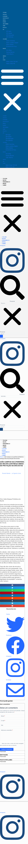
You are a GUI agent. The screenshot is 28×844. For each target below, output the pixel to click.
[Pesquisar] (1, 336)
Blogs (4, 48)
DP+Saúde (9, 33)
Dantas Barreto (10, 52)
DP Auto (5, 27)
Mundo (4, 21)
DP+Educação (10, 35)
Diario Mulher (10, 44)
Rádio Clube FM (10, 63)
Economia (5, 16)
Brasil (4, 20)
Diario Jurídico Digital (12, 42)
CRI (3, 161)
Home (1, 457)
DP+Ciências (9, 37)
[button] (12, 89)
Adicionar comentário (7, 730)
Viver (4, 25)
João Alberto (9, 54)
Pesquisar (12, 301)
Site (2, 725)
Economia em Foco (11, 46)
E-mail (3, 720)
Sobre (4, 185)
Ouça (4, 59)
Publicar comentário (6, 749)
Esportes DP (6, 18)
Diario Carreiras (10, 40)
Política (5, 14)
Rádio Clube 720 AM (12, 61)
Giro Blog (8, 50)
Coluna (5, 178)
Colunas (5, 39)
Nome (3, 716)
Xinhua (4, 56)
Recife (4, 180)
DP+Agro (8, 31)
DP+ (3, 29)
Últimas (4, 12)
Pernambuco (6, 181)
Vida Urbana (5, 23)
